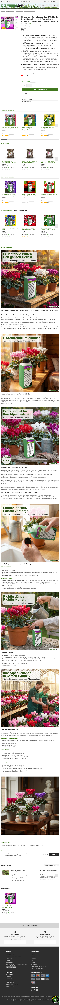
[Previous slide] (3, 125)
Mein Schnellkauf (27, 101)
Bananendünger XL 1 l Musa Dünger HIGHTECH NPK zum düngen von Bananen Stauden (48, 228)
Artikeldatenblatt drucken (29, 99)
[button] (17, 17)
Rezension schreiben (34, 26)
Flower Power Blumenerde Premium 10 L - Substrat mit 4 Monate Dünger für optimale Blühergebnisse (48, 161)
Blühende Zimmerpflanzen (20, 210)
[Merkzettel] (50, 5)
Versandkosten (32, 31)
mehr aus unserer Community (50, 865)
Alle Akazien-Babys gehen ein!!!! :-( (48, 870)
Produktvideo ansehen (28, 75)
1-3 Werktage (32, 81)
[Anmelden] (46, 5)
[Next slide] (12, 22)
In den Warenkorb (40, 89)
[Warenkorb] (54, 5)
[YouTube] (37, 990)
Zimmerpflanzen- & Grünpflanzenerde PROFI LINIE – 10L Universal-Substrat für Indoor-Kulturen (10, 161)
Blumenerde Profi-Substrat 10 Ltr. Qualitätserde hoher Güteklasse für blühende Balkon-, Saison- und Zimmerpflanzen (29, 161)
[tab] (4, 140)
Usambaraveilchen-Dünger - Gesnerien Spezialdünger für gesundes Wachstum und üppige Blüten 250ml (10, 195)
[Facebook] (34, 990)
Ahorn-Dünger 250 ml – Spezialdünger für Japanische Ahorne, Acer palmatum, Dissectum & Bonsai (29, 128)
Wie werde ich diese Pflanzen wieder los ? (18, 871)
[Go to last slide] (3, 22)
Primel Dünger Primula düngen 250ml (10, 228)
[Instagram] (32, 990)
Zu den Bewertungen (15, 942)
